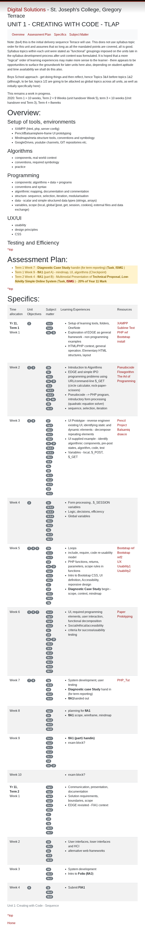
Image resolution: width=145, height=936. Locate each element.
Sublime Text (126, 327)
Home (11, 923)
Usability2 (124, 570)
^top (10, 249)
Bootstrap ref (125, 548)
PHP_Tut (123, 680)
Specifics (60, 34)
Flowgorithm (125, 372)
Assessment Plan (39, 34)
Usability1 (124, 566)
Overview (18, 34)
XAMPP (122, 323)
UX (119, 561)
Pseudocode (125, 367)
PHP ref (122, 332)
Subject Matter (79, 34)
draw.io (122, 434)
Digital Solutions (26, 9)
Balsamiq (123, 429)
